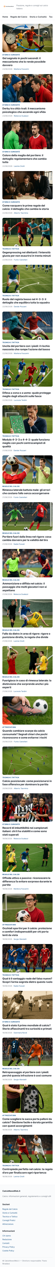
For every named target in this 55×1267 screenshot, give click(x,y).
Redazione (7, 1239)
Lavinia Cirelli (19, 166)
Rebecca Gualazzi (21, 116)
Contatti (5, 1243)
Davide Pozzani (20, 306)
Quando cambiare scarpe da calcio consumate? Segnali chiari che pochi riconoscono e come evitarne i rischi (24, 734)
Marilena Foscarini (21, 69)
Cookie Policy (8, 1250)
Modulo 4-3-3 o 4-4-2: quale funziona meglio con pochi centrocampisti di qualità (26, 443)
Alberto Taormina (21, 213)
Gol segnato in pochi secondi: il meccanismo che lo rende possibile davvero (24, 62)
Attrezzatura (9, 727)
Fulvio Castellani (20, 260)
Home (5, 17)
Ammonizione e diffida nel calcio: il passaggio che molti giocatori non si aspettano (24, 587)
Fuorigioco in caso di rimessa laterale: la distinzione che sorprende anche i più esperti (26, 684)
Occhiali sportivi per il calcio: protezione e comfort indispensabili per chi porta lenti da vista (27, 932)
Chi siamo (6, 1236)
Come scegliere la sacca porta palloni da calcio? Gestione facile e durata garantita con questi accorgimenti (27, 1122)
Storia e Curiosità (38, 17)
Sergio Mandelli (20, 939)
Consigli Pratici (8, 1220)
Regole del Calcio (18, 17)
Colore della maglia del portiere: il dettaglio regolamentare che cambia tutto (24, 159)
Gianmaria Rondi (20, 1033)
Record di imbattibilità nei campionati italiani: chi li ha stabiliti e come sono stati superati (25, 831)
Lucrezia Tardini (20, 400)
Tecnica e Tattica (10, 249)
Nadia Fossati (19, 544)
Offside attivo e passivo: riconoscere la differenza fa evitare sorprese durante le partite (27, 881)
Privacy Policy (8, 1247)
